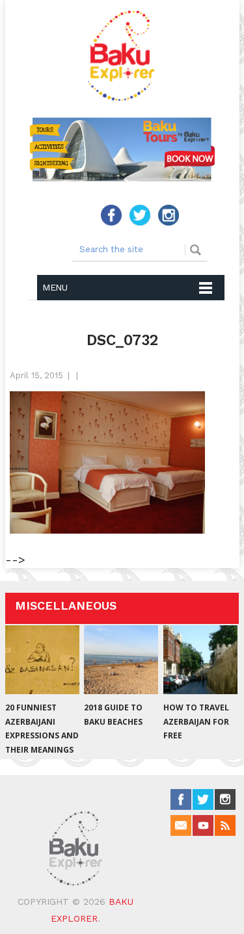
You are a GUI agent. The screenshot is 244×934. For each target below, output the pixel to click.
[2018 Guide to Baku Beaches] (121, 659)
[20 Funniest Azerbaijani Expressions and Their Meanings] (42, 659)
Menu (54, 287)
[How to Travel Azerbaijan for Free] (200, 659)
